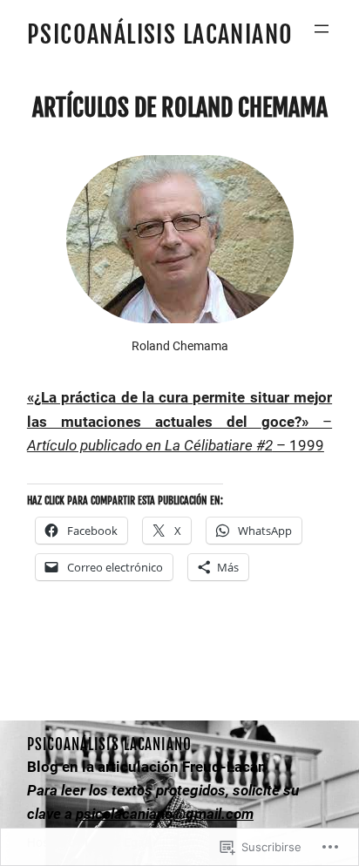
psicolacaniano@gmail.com (165, 813)
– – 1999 (179, 421)
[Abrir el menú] (321, 28)
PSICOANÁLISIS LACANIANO (160, 34)
